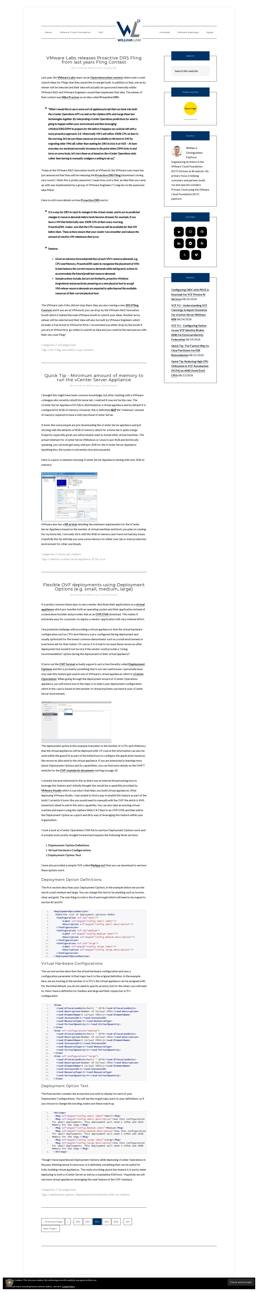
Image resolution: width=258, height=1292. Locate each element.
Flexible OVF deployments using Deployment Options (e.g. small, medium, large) (94, 587)
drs (52, 349)
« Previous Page (53, 1221)
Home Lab (64, 554)
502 (78, 1221)
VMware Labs (66, 77)
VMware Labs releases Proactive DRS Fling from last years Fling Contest (94, 60)
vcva (102, 559)
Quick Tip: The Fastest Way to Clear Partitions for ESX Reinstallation (190, 350)
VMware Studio (51, 790)
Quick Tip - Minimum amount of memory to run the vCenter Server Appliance (94, 377)
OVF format (67, 664)
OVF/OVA (101, 614)
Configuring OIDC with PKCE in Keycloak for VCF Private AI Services (190, 294)
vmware (89, 349)
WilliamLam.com (129, 31)
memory (55, 559)
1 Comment (110, 68)
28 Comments (110, 594)
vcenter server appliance (75, 559)
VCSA (94, 559)
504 (97, 1221)
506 (116, 1221)
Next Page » (50, 1228)
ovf (117, 1194)
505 (107, 1221)
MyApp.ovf (98, 865)
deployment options (62, 1194)
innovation (68, 349)
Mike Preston (70, 97)
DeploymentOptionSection (91, 1194)
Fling (58, 349)
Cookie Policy (68, 1286)
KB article (70, 524)
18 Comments (110, 385)
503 (87, 1221)
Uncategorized (67, 1189)
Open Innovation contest (106, 77)
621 (128, 1221)
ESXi (111, 1194)
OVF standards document (77, 770)
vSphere (76, 554)
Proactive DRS (90, 200)
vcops (79, 349)
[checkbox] (9, 1282)
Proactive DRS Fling (108, 175)
